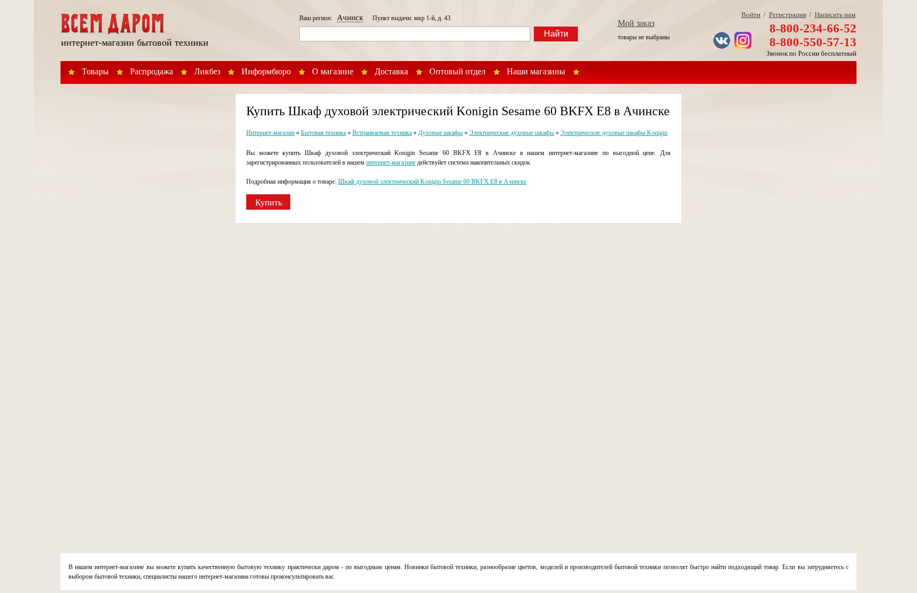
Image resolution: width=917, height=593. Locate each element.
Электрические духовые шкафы (511, 132)
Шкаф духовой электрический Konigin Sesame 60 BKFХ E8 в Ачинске (432, 181)
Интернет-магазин (270, 132)
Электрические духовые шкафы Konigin (614, 132)
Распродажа (151, 71)
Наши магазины (536, 71)
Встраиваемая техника (382, 132)
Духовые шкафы (440, 132)
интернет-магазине (391, 162)
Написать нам (835, 15)
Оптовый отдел (457, 71)
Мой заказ (636, 23)
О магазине (332, 71)
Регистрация (787, 15)
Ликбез (207, 71)
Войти (750, 15)
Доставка (391, 71)
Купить (268, 202)
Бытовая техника (323, 132)
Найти (556, 33)
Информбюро (266, 71)
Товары (95, 71)
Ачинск (350, 17)
